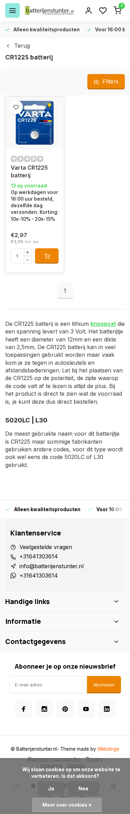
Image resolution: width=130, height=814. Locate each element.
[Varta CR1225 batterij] (35, 123)
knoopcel (103, 323)
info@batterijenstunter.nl (51, 566)
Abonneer (104, 684)
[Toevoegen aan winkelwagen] (47, 256)
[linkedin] (106, 709)
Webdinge (108, 749)
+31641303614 (38, 556)
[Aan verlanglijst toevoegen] (16, 107)
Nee (83, 788)
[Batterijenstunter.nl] (49, 10)
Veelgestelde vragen (45, 546)
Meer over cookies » (67, 805)
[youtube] (86, 709)
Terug (22, 45)
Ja (51, 788)
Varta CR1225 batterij (29, 171)
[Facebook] (23, 709)
